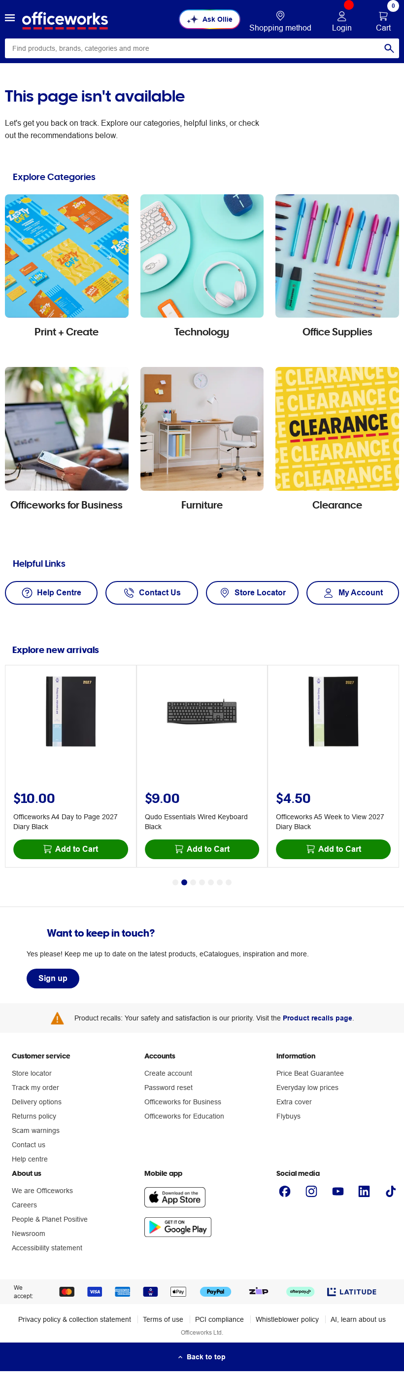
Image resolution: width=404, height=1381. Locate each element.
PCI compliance (219, 1319)
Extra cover (294, 1102)
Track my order (35, 1087)
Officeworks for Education (184, 1116)
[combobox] (202, 48)
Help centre (30, 1159)
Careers (24, 1205)
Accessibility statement (47, 1248)
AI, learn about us (358, 1319)
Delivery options (37, 1102)
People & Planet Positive (50, 1219)
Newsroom (28, 1233)
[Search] (389, 48)
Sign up (52, 978)
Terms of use (163, 1319)
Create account (168, 1073)
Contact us (28, 1145)
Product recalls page (317, 1018)
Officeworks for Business (182, 1102)
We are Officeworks (42, 1191)
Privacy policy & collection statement (74, 1319)
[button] (10, 19)
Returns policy (34, 1116)
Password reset (168, 1087)
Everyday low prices (307, 1087)
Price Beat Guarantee (310, 1073)
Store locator (32, 1073)
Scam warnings (36, 1130)
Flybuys (288, 1116)
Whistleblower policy (287, 1319)
